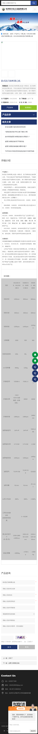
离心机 (23, 34)
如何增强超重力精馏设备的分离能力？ (17, 136)
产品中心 (17, 34)
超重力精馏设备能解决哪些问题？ (16, 146)
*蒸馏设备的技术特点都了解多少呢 (16, 132)
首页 (11, 34)
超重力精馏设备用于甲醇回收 (14, 141)
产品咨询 (10, 107)
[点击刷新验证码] (20, 637)
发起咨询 (33, 731)
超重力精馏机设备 (14, 663)
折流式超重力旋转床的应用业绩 (15, 127)
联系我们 (28, 107)
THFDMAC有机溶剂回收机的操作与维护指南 (19, 151)
